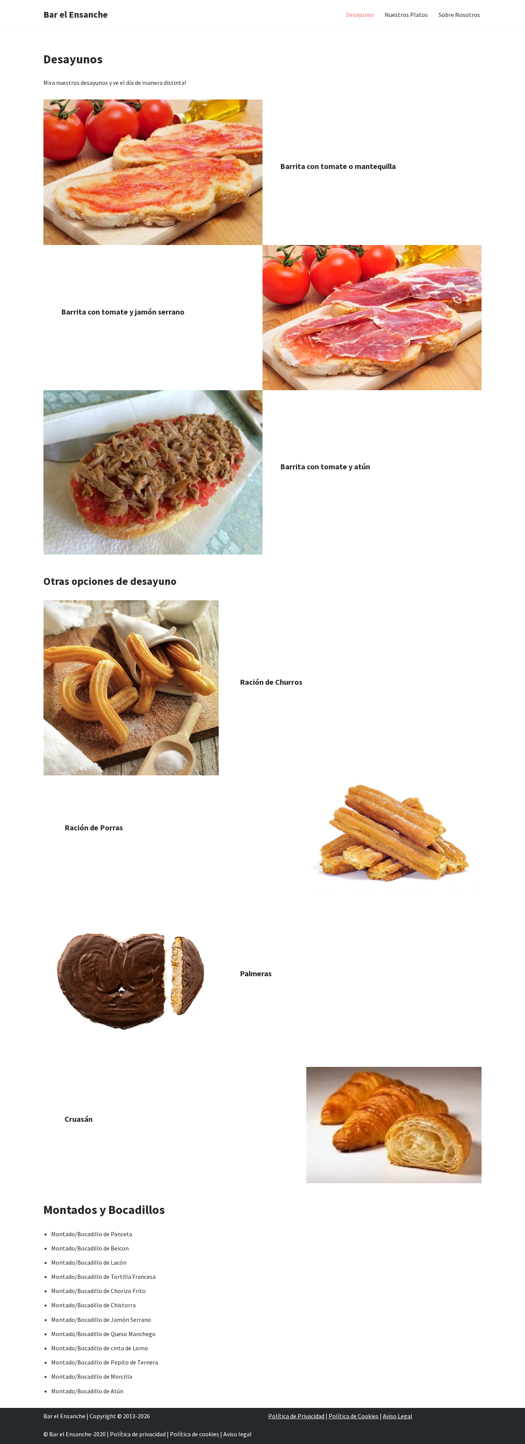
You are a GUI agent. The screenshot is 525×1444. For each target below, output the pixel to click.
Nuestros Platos (406, 14)
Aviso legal (237, 1434)
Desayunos (360, 14)
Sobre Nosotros (459, 14)
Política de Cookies (354, 1416)
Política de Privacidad (296, 1416)
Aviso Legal (397, 1416)
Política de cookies (194, 1434)
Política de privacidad (138, 1434)
